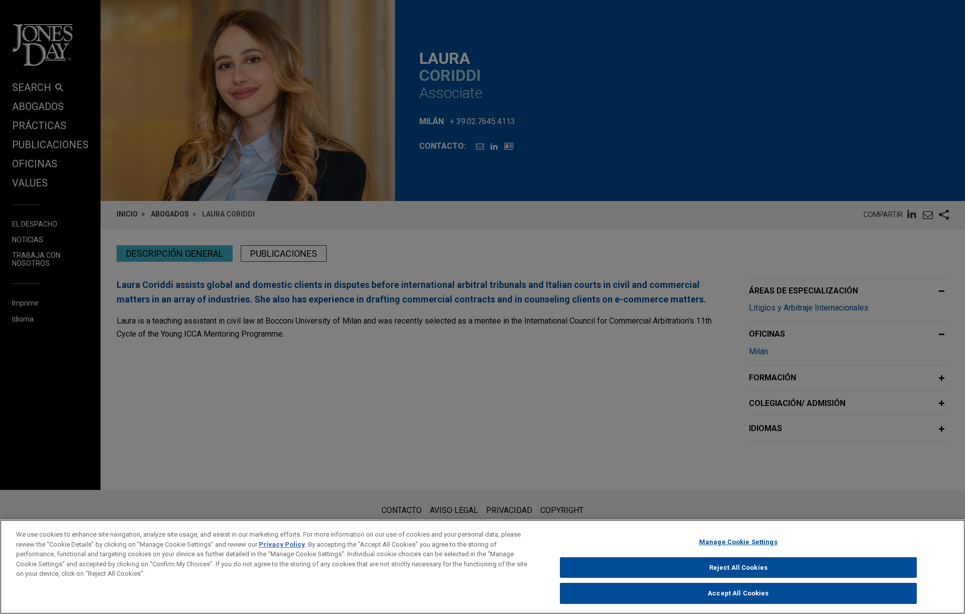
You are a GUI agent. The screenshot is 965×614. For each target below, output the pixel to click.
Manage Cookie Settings (738, 542)
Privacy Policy (282, 544)
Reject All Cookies (738, 567)
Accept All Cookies (738, 593)
